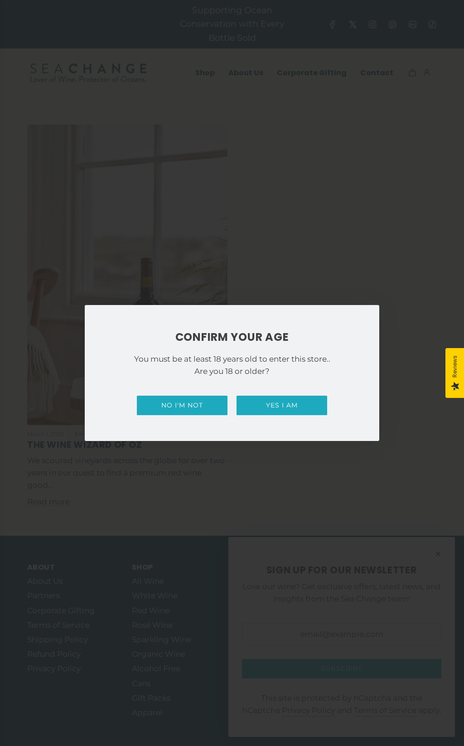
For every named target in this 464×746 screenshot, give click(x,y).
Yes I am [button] (282, 405)
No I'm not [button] (182, 405)
